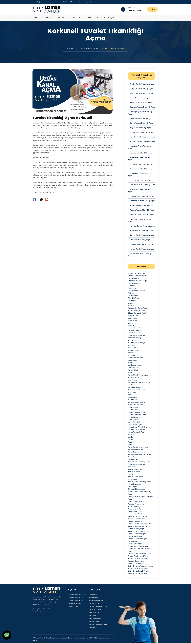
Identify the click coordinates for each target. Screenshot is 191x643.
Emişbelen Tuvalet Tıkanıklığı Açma (139, 255)
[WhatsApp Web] (149, 2)
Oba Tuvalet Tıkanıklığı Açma (140, 240)
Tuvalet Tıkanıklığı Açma (89, 48)
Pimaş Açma (132, 288)
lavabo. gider (132, 397)
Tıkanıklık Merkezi (134, 278)
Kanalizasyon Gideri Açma (137, 501)
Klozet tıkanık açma (135, 424)
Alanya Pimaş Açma (135, 387)
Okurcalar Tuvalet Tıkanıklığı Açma (139, 220)
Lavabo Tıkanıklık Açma (136, 412)
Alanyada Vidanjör (134, 484)
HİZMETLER (48, 18)
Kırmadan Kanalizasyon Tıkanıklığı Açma (140, 498)
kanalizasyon (132, 400)
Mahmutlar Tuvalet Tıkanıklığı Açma (139, 190)
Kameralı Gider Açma (135, 509)
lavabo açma (132, 360)
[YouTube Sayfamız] (155, 2)
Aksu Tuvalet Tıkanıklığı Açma (141, 169)
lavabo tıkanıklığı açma (136, 358)
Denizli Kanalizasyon (75, 603)
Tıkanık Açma (94, 612)
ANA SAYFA (36, 18)
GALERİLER (100, 18)
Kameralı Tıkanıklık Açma (137, 519)
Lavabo (130, 437)
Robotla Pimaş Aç (134, 328)
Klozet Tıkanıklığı (134, 422)
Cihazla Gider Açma (135, 511)
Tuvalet (130, 439)
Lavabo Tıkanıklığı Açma (137, 415)
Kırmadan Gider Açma (136, 504)
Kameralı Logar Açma (135, 563)
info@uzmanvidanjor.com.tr (45, 2)
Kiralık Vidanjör (133, 367)
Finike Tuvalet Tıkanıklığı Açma (141, 102)
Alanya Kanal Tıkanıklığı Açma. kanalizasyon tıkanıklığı (139, 463)
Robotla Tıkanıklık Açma (136, 514)
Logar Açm (132, 300)
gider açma (132, 323)
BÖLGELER (75, 18)
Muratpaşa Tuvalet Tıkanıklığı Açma (139, 158)
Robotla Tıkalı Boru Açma (137, 534)
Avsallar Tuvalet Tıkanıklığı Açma (142, 210)
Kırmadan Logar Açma (136, 561)
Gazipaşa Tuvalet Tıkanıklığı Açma (142, 107)
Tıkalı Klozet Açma (134, 541)
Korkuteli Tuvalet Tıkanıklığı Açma (142, 137)
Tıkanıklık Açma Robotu (136, 291)
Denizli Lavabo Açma (75, 600)
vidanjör (130, 363)
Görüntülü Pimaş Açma (136, 489)
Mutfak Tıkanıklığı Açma (136, 529)
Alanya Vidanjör (133, 370)
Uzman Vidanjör (73, 606)
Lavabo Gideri (133, 410)
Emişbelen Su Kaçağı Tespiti (138, 571)
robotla (130, 353)
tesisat (130, 303)
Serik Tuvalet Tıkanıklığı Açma (141, 153)
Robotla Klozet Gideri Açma (138, 546)
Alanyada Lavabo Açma (136, 452)
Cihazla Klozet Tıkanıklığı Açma (139, 553)
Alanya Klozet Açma (135, 417)
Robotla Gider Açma (135, 506)
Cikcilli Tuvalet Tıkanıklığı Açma (141, 244)
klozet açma (39, 192)
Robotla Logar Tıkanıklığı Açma (139, 558)
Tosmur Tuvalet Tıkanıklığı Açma (142, 235)
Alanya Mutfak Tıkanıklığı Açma (139, 375)
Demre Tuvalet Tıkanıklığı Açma (141, 123)
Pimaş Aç (131, 325)
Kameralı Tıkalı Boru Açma (137, 539)
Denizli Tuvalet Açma (75, 597)
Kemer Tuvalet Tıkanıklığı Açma (141, 132)
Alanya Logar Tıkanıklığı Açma (139, 427)
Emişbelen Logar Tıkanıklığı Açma (140, 566)
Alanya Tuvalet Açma (135, 477)
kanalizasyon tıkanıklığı (136, 335)
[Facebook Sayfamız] (152, 2)
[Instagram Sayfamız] (158, 2)
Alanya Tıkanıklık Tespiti (136, 432)
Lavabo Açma (133, 407)
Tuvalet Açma (133, 295)
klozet (130, 395)
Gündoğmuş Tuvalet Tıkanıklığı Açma (140, 113)
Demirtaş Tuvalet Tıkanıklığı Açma (142, 185)
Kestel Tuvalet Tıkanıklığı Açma (141, 231)
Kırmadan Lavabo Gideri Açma (139, 526)
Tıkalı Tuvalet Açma (135, 544)
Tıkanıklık (92, 615)
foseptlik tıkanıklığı (134, 338)
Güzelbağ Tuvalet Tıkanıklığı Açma (142, 201)
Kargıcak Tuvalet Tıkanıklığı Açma (142, 226)
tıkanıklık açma (133, 377)
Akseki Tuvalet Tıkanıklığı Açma (141, 93)
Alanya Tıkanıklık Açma (136, 390)
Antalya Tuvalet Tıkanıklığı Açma (142, 84)
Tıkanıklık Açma (133, 283)
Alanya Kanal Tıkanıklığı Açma (139, 382)
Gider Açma (132, 286)
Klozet (130, 442)
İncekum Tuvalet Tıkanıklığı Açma (142, 215)
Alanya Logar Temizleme (137, 457)
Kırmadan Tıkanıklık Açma (137, 516)
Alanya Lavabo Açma (135, 449)
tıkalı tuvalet (132, 348)
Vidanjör (92, 628)
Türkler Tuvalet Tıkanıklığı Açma (141, 205)
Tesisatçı (131, 293)
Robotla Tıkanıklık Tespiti (137, 273)
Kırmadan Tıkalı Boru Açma (138, 531)
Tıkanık (130, 474)
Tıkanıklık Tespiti (134, 298)
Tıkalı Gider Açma (134, 333)
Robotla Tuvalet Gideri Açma (138, 556)
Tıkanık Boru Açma (135, 536)
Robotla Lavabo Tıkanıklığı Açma (140, 524)
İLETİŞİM (152, 9)
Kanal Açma (132, 467)
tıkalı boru (131, 345)
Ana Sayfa (70, 48)
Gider (130, 444)
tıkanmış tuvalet (133, 350)
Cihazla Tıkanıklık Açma (136, 521)
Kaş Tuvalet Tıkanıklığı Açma (140, 128)
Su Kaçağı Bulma (134, 315)
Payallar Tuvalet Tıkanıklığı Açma (142, 196)
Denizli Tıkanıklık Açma (76, 594)
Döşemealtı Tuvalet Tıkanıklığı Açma (140, 174)
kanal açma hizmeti (135, 365)
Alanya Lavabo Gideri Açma (138, 402)
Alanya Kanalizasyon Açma (138, 447)
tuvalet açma (49, 192)
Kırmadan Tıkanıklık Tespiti (137, 281)
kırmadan (131, 355)
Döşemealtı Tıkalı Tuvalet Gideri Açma (139, 550)
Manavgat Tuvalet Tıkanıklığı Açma (139, 147)
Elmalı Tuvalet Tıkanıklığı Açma (141, 98)
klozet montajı (133, 380)
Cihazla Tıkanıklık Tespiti (137, 276)
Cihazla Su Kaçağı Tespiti (137, 313)
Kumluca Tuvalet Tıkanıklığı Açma (142, 141)
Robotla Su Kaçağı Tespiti (137, 310)
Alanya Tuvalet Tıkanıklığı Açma (141, 89)
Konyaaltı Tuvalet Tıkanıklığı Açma (142, 164)
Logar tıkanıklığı (133, 459)
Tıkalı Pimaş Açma (134, 330)
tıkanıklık (131, 305)
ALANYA (87, 18)
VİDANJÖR (62, 18)
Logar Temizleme (95, 609)
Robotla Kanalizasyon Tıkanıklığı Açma (139, 493)
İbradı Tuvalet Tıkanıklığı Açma (141, 118)
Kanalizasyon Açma (135, 469)
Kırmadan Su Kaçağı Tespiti (138, 308)
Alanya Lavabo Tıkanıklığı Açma (139, 454)
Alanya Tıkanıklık (134, 472)
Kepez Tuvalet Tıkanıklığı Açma (141, 180)
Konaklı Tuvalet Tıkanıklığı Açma (142, 249)
